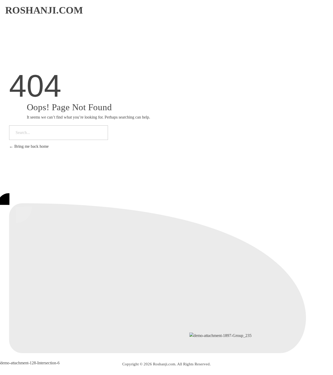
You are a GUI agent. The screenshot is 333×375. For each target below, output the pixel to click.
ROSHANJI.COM (44, 10)
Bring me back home (31, 146)
